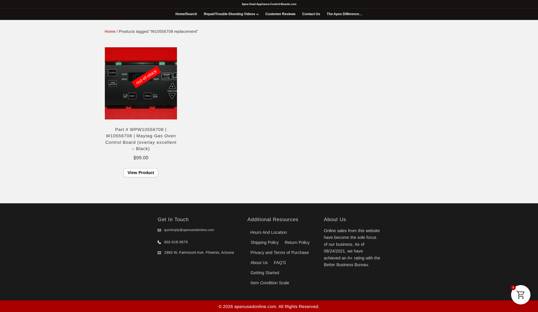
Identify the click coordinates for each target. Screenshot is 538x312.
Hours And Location (268, 232)
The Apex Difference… (345, 14)
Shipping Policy (265, 242)
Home (110, 31)
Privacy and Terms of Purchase (280, 252)
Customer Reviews (280, 14)
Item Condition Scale (270, 282)
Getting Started (265, 272)
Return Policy (297, 242)
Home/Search (186, 14)
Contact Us (311, 14)
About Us (259, 262)
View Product (141, 172)
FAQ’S (280, 262)
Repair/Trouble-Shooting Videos (229, 14)
